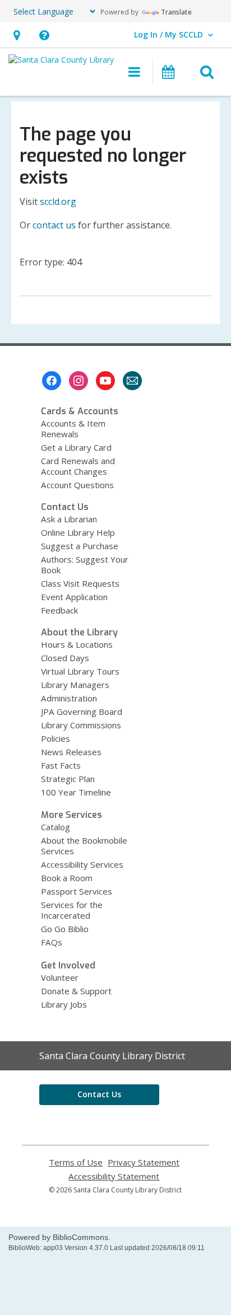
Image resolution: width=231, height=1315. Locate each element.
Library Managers (75, 684)
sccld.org (58, 201)
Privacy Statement (143, 1162)
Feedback (59, 610)
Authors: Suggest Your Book (84, 564)
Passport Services (76, 891)
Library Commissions (81, 725)
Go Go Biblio (65, 928)
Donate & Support (76, 990)
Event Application (74, 596)
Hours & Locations (77, 644)
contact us (54, 225)
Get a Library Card (76, 447)
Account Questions (77, 484)
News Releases (71, 751)
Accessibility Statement (113, 1176)
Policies (55, 738)
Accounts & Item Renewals (73, 428)
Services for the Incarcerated (72, 910)
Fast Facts (61, 765)
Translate (176, 12)
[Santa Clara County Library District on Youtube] (105, 380)
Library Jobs (64, 1004)
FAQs (51, 942)
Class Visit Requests (80, 583)
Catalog (55, 826)
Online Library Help (78, 532)
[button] (16, 35)
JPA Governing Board (81, 711)
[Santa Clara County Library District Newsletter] (132, 380)
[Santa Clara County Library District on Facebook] (51, 380)
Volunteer (59, 977)
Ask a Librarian (69, 519)
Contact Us (99, 1094)
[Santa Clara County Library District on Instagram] (78, 380)
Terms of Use (76, 1162)
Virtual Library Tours (80, 671)
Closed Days (65, 657)
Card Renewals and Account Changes (78, 466)
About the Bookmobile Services (84, 846)
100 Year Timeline (76, 792)
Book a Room (67, 877)
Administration (69, 698)
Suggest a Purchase (79, 545)
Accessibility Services (82, 864)
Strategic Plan (68, 778)
